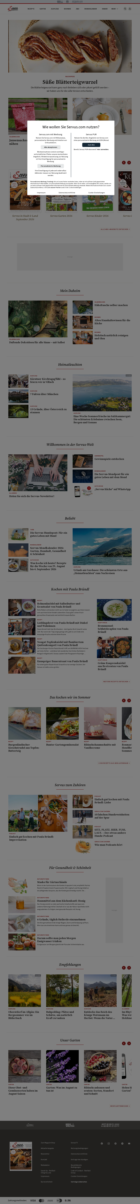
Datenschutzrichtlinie (67, 192)
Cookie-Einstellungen (96, 192)
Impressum (41, 192)
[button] (91, 145)
